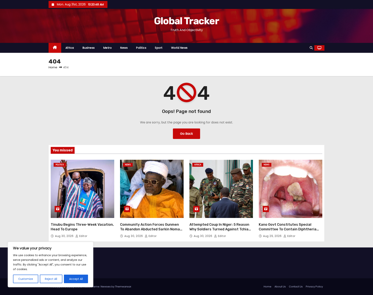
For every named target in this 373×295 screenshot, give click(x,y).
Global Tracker (186, 21)
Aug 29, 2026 (272, 236)
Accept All (76, 279)
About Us (280, 286)
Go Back (186, 133)
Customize (25, 279)
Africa (69, 48)
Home (53, 67)
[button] (311, 48)
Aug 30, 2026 (64, 236)
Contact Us (296, 286)
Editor (82, 236)
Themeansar (123, 286)
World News (179, 48)
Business (89, 48)
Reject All (51, 279)
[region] (50, 264)
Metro (107, 48)
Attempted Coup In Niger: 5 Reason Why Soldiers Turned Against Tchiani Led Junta (220, 229)
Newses (106, 286)
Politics (141, 48)
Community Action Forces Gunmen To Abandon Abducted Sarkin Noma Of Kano (150, 229)
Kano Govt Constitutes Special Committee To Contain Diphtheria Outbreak (287, 229)
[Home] (55, 48)
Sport (159, 48)
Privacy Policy (314, 286)
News (124, 48)
